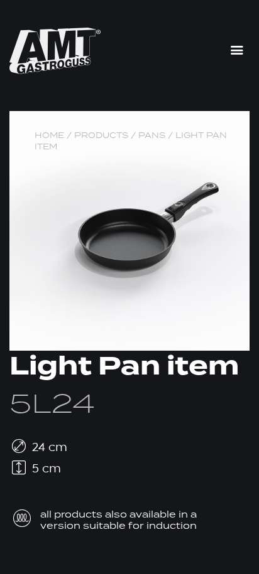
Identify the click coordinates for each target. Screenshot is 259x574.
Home (49, 135)
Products (101, 135)
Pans (151, 135)
